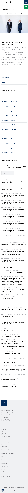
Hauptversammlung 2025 (8, 101)
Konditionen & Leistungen (7, 453)
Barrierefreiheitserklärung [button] (17, 487)
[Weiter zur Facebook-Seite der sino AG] (13, 490)
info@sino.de (4, 417)
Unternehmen (9, 13)
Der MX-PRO (4, 429)
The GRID (3, 433)
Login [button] (6, 483)
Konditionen (4, 456)
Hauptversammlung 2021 (8, 120)
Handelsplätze (4, 444)
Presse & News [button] (16, 483)
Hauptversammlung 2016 (8, 143)
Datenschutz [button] (7, 487)
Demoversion (4, 434)
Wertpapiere (4, 446)
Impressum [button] (13, 485)
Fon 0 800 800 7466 (6, 419)
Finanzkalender (5, 82)
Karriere (3, 478)
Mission (3, 469)
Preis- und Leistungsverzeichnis (9, 459)
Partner (3, 473)
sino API (3, 438)
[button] (26, 7)
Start (2, 13)
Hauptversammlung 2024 (8, 106)
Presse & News (5, 77)
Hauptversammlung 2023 (8, 111)
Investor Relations (18, 13)
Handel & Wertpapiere (6, 442)
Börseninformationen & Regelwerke (9, 449)
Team (2, 471)
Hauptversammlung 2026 (8, 97)
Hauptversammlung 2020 (8, 124)
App (2, 431)
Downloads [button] (7, 485)
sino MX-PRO (4, 427)
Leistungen (4, 458)
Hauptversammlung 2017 (8, 138)
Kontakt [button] (10, 483)
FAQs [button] (22, 483)
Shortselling (4, 448)
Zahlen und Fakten (6, 73)
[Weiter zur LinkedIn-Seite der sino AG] (15, 490)
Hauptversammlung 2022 (8, 115)
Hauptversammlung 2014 (8, 152)
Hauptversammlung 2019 (8, 129)
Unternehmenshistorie (6, 476)
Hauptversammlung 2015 (8, 148)
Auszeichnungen (5, 474)
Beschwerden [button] (20, 485)
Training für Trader (5, 436)
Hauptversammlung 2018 (8, 134)
